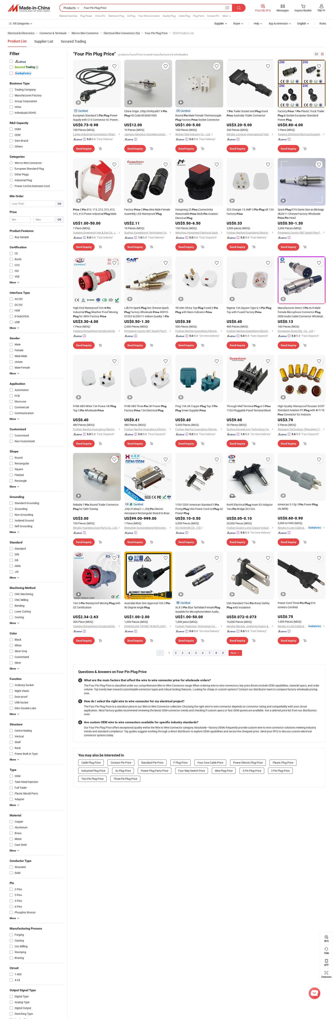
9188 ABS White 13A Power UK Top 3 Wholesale (94, 408)
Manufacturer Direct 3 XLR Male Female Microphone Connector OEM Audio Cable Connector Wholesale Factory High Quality (301, 312)
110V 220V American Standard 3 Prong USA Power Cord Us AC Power (199, 509)
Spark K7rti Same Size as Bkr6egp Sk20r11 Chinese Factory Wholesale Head (301, 214)
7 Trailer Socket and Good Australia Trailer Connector (247, 113)
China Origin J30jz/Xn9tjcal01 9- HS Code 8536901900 (145, 113)
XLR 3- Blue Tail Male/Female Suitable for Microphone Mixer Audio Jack (197, 610)
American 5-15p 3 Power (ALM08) (298, 506)
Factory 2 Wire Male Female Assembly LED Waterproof (147, 212)
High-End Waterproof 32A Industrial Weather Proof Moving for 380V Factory (95, 312)
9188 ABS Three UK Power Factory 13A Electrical (145, 408)
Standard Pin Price (152, 762)
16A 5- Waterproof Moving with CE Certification (96, 605)
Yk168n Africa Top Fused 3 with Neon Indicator (196, 310)
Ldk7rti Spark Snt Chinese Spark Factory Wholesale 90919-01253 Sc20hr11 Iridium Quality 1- (146, 312)
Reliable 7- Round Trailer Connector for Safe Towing (96, 507)
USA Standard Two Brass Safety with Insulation (248, 605)
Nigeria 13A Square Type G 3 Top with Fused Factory (249, 310)
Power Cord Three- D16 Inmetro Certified (296, 605)
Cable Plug (184, 15)
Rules (323, 23)
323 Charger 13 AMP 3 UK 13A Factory (250, 212)
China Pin (100, 15)
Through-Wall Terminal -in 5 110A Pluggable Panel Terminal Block (249, 408)
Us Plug (131, 15)
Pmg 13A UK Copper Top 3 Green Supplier (196, 408)
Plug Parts (198, 15)
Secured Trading (73, 41)
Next (234, 653)
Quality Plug (169, 15)
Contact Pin (213, 15)
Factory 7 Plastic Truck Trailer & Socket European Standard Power (301, 115)
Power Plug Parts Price (154, 770)
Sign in (321, 10)
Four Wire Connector (149, 15)
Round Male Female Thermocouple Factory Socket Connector (198, 117)
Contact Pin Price (121, 762)
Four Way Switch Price (191, 770)
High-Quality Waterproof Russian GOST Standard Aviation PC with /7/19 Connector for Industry (301, 410)
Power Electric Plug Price (248, 762)
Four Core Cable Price (210, 762)
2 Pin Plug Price (280, 770)
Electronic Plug (116, 15)
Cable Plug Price (91, 762)
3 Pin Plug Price (252, 770)
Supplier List (43, 41)
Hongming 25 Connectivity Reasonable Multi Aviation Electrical (196, 214)
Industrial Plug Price (93, 770)
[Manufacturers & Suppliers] (29, 8)
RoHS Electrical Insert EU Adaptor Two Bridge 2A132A (250, 507)
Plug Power (86, 15)
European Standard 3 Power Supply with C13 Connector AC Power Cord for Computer (95, 118)
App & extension (278, 23)
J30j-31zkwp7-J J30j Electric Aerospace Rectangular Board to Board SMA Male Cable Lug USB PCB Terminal (147, 511)
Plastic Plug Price (283, 762)
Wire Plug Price (224, 770)
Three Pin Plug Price (125, 779)
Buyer (236, 23)
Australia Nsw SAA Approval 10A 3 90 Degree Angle (147, 605)
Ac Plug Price (123, 770)
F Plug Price (180, 762)
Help (256, 23)
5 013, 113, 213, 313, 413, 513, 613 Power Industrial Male (94, 212)
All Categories (21, 23)
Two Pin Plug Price (92, 779)
